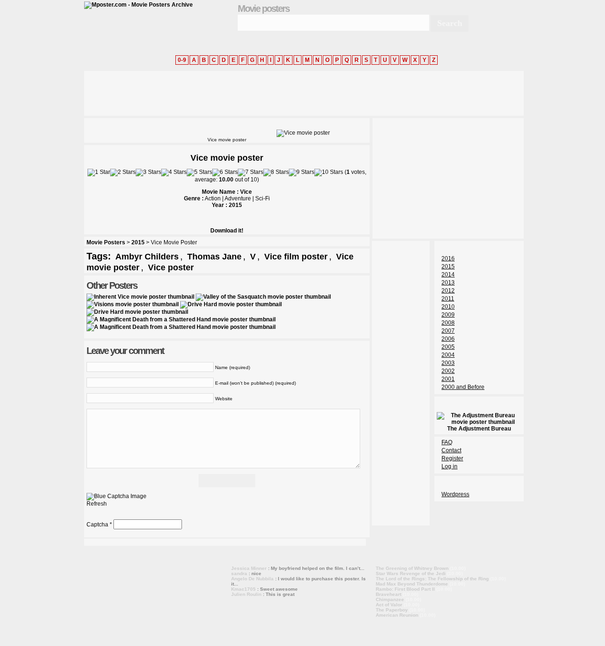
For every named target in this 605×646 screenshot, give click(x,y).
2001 (448, 379)
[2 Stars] (123, 172)
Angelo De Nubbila (252, 578)
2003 (448, 363)
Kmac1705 (243, 589)
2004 (448, 355)
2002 (448, 371)
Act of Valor (389, 604)
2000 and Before (462, 387)
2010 (448, 306)
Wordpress (455, 494)
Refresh (96, 503)
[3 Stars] (148, 172)
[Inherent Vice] (140, 296)
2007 (448, 330)
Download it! (226, 230)
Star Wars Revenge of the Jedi (411, 573)
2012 (448, 290)
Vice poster (171, 267)
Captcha (97, 524)
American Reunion (397, 615)
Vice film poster (296, 256)
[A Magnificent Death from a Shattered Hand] (181, 319)
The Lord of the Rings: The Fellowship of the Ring (432, 578)
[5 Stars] (199, 172)
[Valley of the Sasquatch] (263, 296)
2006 (448, 339)
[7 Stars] (250, 172)
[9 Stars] (301, 172)
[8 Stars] (276, 172)
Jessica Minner (249, 568)
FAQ (446, 442)
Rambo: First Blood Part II (405, 589)
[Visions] (132, 304)
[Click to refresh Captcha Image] (116, 496)
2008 (448, 322)
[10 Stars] (328, 172)
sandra (239, 573)
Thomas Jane (214, 256)
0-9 (182, 60)
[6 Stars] (225, 172)
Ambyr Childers (147, 256)
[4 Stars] (174, 172)
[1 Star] (98, 172)
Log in (449, 466)
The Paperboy (392, 609)
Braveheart (388, 594)
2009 (448, 314)
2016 (448, 258)
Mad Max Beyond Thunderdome (412, 583)
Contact (451, 450)
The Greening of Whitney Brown (412, 568)
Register (452, 458)
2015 (138, 242)
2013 (448, 282)
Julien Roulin (246, 594)
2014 (448, 274)
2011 (447, 298)
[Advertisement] (256, 92)
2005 (448, 347)
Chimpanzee (390, 599)
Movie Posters (105, 242)
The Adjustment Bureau (479, 428)
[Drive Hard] (231, 304)
